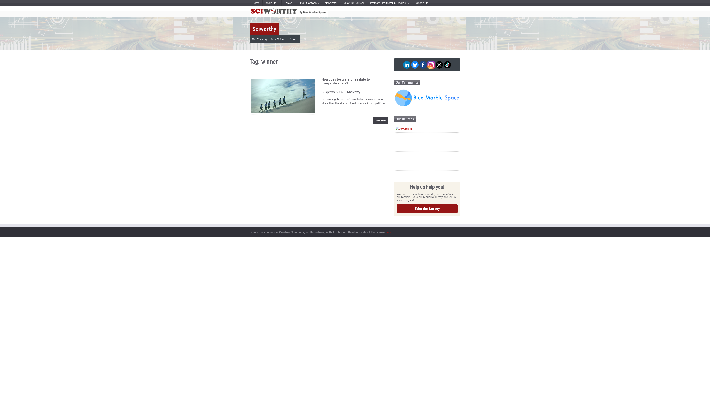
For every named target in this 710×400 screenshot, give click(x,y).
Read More (380, 120)
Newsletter (331, 3)
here (388, 232)
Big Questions (308, 3)
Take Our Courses (353, 3)
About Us (271, 3)
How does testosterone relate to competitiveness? (346, 81)
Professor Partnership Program (388, 3)
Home (256, 3)
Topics (288, 3)
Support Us (421, 3)
